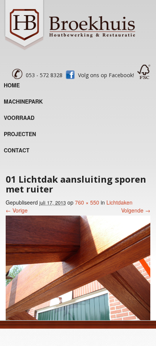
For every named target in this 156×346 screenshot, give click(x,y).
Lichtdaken (119, 202)
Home (12, 85)
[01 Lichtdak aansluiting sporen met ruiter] (78, 318)
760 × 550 (87, 202)
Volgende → (135, 210)
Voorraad (19, 117)
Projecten (20, 134)
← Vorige (17, 210)
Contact (17, 150)
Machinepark (23, 101)
